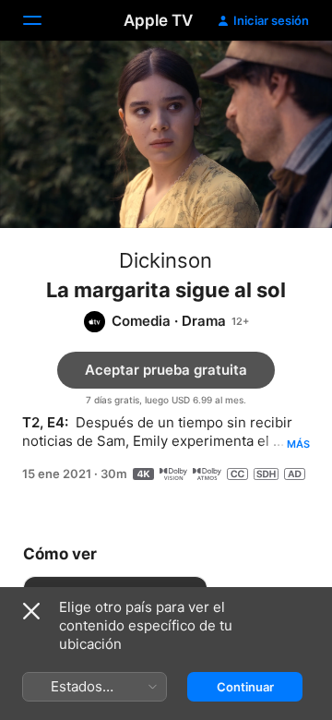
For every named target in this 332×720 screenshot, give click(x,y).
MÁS (298, 444)
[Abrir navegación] (43, 20)
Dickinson (165, 260)
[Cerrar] (31, 611)
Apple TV (158, 20)
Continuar (245, 686)
